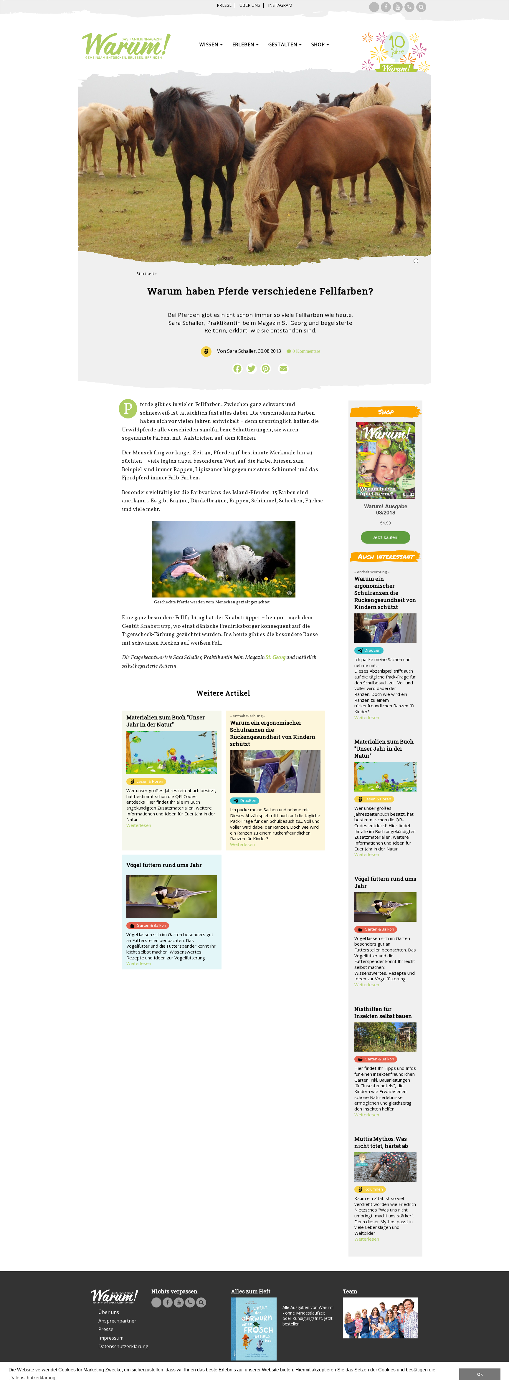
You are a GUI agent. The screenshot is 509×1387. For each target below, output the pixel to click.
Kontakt (409, 7)
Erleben (244, 44)
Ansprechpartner (117, 1321)
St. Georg (275, 657)
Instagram (280, 5)
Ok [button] (480, 1374)
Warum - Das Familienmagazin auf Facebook (386, 7)
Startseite (147, 273)
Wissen (209, 44)
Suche (421, 7)
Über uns (249, 5)
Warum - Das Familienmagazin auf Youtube (398, 7)
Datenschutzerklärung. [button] (33, 1377)
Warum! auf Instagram (374, 7)
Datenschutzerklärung (118, 1346)
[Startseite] (126, 46)
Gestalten (283, 44)
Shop (318, 44)
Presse (224, 5)
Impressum (110, 1338)
